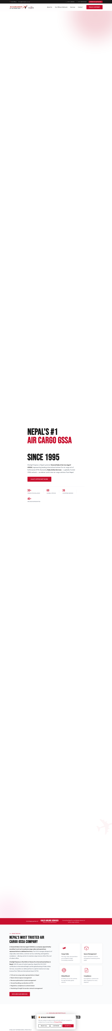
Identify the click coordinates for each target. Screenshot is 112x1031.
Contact (80, 7)
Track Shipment (94, 7)
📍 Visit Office (12, 1)
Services (72, 7)
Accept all (68, 1025)
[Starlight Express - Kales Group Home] (21, 7)
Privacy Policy (58, 1022)
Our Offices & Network (61, 7)
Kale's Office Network (39, 479)
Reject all (44, 1025)
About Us (49, 7)
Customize (56, 1025)
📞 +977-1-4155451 (70, 1)
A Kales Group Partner (96, 1)
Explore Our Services (19, 994)
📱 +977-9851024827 (81, 1)
